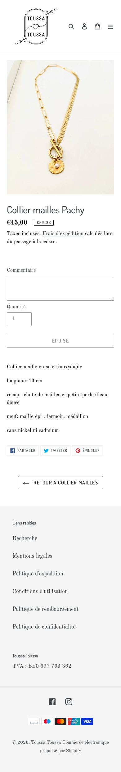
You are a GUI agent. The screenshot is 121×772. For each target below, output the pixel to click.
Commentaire (21, 270)
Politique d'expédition (37, 574)
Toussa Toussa (46, 742)
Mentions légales (32, 556)
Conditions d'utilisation (40, 591)
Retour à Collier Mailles (65, 482)
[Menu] (110, 26)
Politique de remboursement (45, 609)
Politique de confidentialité (43, 627)
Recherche (24, 538)
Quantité (16, 307)
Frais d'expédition (63, 233)
